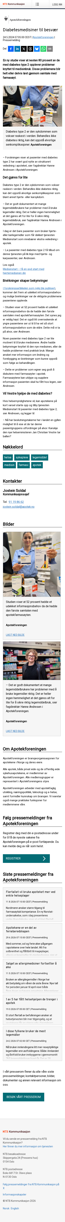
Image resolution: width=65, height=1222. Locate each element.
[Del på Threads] (30, 49)
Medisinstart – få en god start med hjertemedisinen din (23, 271)
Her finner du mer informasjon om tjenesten (28, 1146)
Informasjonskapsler (14, 1194)
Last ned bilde (15, 634)
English (15, 1208)
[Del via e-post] (50, 49)
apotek (37, 465)
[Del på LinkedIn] (17, 49)
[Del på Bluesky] (37, 49)
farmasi (23, 465)
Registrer (13, 858)
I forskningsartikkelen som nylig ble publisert (29, 288)
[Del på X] (24, 49)
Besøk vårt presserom (23, 1097)
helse (7, 457)
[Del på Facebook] (11, 49)
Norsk (6, 1208)
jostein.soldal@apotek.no (18, 506)
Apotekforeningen (43, 37)
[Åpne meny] (38, 4)
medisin (9, 465)
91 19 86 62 (16, 502)
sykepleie (22, 457)
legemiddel (39, 457)
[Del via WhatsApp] (43, 49)
